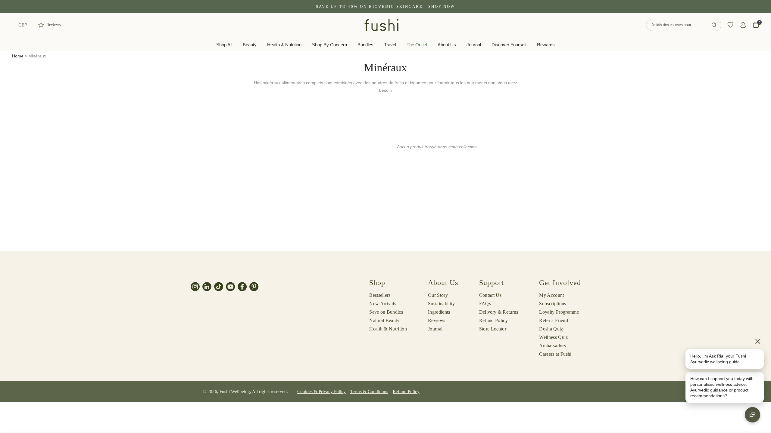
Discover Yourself (509, 44)
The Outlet (417, 44)
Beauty (250, 44)
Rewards (546, 44)
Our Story (438, 295)
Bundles (365, 44)
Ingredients (439, 312)
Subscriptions (552, 303)
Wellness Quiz (553, 337)
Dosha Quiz (551, 328)
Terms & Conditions (369, 391)
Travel (390, 44)
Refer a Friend (553, 320)
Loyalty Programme (559, 312)
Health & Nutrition (284, 44)
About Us (447, 44)
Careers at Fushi (555, 354)
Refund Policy (493, 320)
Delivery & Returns (498, 312)
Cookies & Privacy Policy (321, 391)
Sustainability (441, 303)
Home (17, 56)
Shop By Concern (329, 44)
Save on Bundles (386, 312)
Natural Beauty (384, 320)
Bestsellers (380, 295)
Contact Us (490, 295)
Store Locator (492, 328)
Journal (474, 44)
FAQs (485, 303)
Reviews (436, 320)
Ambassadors (552, 345)
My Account (551, 295)
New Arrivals (382, 303)
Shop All (224, 44)
